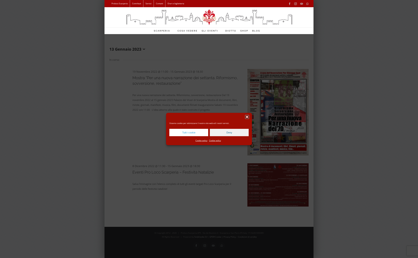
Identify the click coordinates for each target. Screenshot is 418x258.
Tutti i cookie (188, 132)
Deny (229, 132)
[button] (247, 117)
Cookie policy (201, 140)
